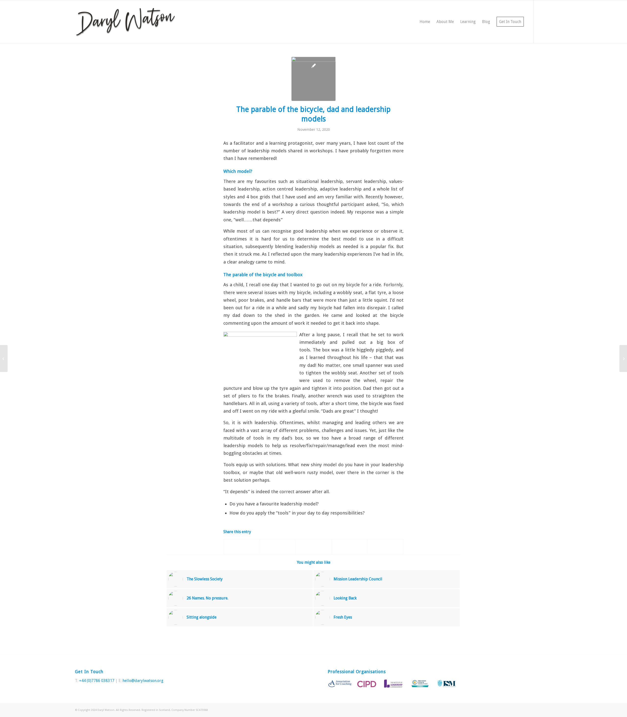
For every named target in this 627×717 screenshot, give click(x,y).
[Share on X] (278, 546)
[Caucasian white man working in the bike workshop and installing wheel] (313, 79)
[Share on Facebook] (242, 546)
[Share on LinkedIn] (349, 546)
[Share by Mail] (385, 546)
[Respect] (4, 358)
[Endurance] (623, 358)
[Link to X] (541, 21)
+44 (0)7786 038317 (96, 680)
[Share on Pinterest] (314, 546)
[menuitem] (424, 21)
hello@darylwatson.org (142, 680)
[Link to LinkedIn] (548, 21)
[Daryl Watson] (125, 21)
